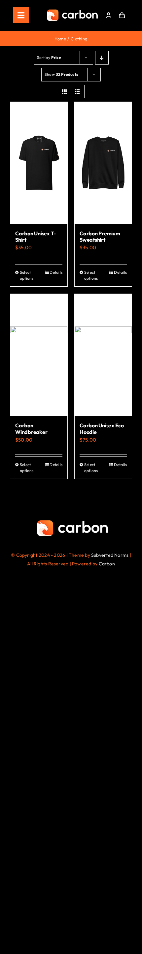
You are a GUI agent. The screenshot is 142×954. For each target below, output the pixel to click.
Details (56, 272)
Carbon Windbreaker (31, 428)
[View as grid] (64, 91)
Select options (27, 275)
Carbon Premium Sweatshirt (100, 236)
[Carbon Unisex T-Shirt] (38, 163)
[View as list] (77, 91)
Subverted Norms (109, 555)
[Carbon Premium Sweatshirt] (103, 163)
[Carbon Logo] (72, 11)
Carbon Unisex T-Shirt (35, 236)
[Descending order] (101, 57)
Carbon (107, 564)
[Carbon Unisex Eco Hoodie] (103, 355)
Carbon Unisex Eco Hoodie (102, 428)
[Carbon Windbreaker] (38, 355)
